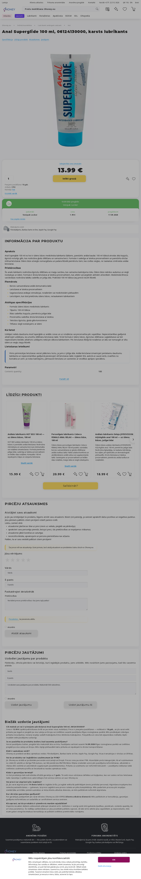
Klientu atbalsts (36, 2)
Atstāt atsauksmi (21, 633)
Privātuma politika (94, 853)
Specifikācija (7, 39)
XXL (76, 15)
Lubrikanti (32, 15)
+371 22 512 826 (112, 2)
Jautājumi (45, 39)
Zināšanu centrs (120, 853)
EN (131, 2)
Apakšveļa (58, 15)
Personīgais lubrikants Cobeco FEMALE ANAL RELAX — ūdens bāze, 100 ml (69, 437)
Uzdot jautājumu (21, 705)
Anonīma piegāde (76, 2)
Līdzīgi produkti (21, 39)
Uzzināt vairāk (11, 193)
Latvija (5, 2)
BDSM (68, 15)
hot (69, 25)
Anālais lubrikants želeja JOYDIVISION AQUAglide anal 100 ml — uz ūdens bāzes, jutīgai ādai (114, 437)
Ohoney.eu (7, 25)
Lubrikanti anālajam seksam (50, 25)
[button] (133, 439)
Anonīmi (11, 627)
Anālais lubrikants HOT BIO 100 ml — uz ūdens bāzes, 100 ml (26, 436)
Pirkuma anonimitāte (56, 2)
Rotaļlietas (44, 15)
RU (128, 2)
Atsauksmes (34, 39)
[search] (97, 9)
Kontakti (91, 2)
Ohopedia (85, 15)
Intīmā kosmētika (24, 25)
